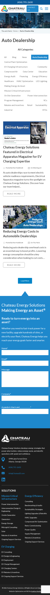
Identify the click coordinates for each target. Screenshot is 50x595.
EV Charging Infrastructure (16, 67)
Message (6, 369)
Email (4, 359)
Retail (29, 105)
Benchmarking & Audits (33, 505)
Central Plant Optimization (15, 62)
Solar (3, 531)
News (24, 57)
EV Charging (8, 546)
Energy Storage (7, 523)
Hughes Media (36, 591)
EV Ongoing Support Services (12, 576)
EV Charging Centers (9, 568)
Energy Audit (9, 76)
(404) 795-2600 (25, 2)
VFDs (44, 110)
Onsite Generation (8, 515)
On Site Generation (12, 95)
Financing (24, 76)
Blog (14, 57)
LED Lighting (41, 81)
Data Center (28, 71)
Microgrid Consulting (9, 527)
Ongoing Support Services (11, 539)
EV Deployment (7, 560)
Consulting (29, 501)
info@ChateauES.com (17, 473)
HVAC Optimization (25, 81)
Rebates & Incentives (9, 535)
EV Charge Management (11, 564)
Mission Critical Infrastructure (17, 91)
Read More (14, 193)
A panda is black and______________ (16, 407)
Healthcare (9, 81)
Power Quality (30, 530)
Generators (6, 519)
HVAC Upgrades (31, 518)
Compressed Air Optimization (36, 522)
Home (15, 31)
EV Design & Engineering (11, 556)
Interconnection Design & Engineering (11, 509)
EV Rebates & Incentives (11, 572)
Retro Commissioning (33, 526)
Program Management (13, 100)
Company (6, 394)
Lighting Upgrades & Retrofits (36, 513)
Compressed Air (11, 71)
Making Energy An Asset (14, 86)
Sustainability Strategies (34, 509)
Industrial (8, 110)
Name (5, 348)
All (5, 57)
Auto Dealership (39, 57)
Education (43, 71)
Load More (25, 281)
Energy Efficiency (39, 76)
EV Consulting (7, 552)
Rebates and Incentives (14, 105)
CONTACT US (31, 8)
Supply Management (32, 534)
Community (42, 67)
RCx (45, 100)
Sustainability (41, 105)
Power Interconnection (37, 95)
